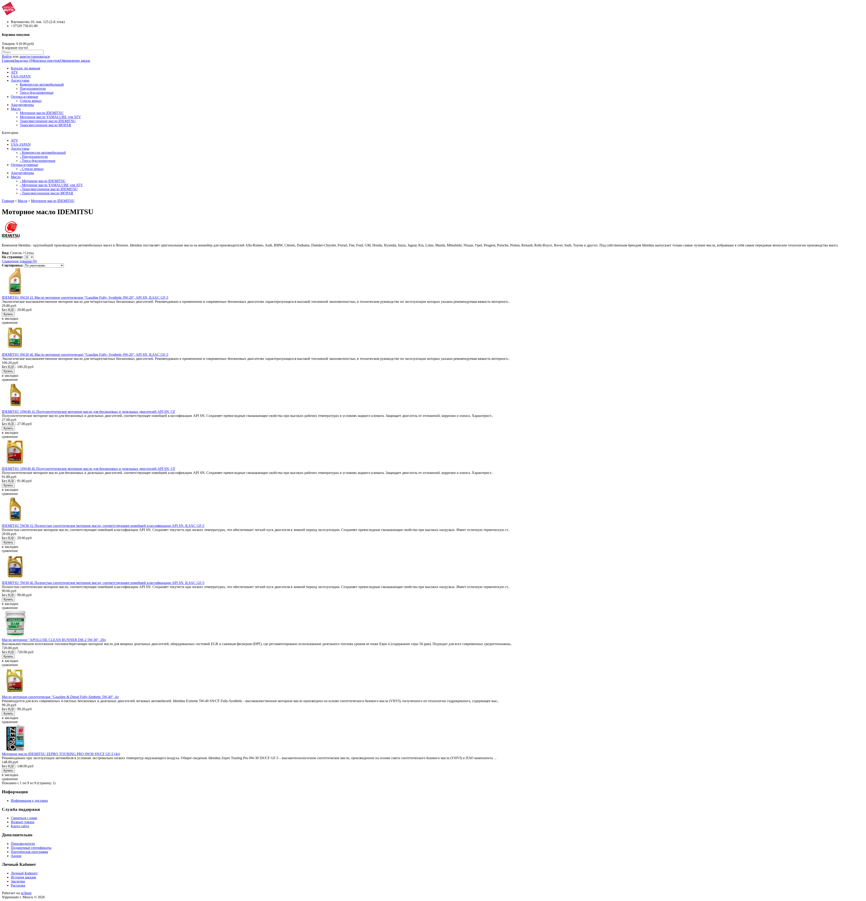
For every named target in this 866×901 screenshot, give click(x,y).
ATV (14, 72)
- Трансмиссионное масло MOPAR (46, 193)
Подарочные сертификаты (31, 848)
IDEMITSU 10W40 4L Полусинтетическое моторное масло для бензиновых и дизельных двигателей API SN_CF (88, 469)
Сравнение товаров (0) (19, 261)
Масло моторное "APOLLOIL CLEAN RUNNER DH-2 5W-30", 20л (54, 640)
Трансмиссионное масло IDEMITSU (48, 121)
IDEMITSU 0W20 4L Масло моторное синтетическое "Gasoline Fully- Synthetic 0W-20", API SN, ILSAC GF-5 (85, 354)
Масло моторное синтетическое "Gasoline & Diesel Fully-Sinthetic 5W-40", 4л (60, 697)
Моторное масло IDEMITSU (42, 113)
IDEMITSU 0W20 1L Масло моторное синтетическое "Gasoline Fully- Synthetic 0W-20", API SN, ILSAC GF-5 (85, 297)
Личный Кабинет (24, 873)
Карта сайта (20, 826)
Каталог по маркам (25, 68)
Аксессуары (20, 80)
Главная (8, 60)
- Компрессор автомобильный (43, 152)
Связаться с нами (24, 818)
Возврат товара (22, 822)
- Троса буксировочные (37, 161)
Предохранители (33, 88)
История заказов (23, 877)
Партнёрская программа (29, 852)
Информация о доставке (29, 800)
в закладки (10, 318)
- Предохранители (34, 157)
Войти (7, 56)
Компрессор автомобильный (42, 84)
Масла (16, 109)
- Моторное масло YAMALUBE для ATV (51, 185)
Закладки (18, 881)
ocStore (26, 893)
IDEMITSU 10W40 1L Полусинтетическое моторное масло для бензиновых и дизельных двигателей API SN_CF (88, 412)
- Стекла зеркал (32, 169)
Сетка (29, 253)
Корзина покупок (46, 60)
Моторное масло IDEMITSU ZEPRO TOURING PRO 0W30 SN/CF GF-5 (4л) (61, 754)
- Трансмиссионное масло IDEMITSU (49, 189)
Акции (16, 856)
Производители (23, 844)
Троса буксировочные (36, 92)
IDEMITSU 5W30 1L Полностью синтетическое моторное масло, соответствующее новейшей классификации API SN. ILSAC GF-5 (103, 526)
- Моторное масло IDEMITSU (43, 181)
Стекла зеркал (30, 101)
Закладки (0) (23, 60)
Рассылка (18, 885)
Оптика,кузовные (24, 97)
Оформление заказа (75, 60)
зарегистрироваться (34, 56)
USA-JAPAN (21, 76)
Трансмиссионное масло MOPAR (45, 125)
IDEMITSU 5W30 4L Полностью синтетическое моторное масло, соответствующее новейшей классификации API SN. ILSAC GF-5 (103, 583)
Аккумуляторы (22, 105)
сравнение (10, 322)
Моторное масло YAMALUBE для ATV (50, 117)
